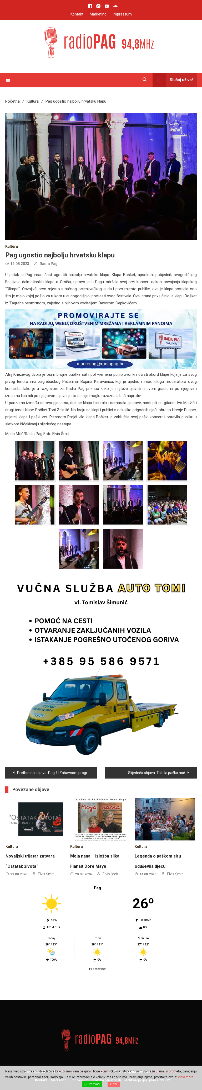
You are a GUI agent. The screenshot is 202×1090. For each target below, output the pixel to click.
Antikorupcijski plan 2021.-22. (148, 844)
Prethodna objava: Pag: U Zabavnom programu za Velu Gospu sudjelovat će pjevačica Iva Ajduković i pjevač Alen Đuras (57, 536)
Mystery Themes (164, 835)
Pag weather (97, 732)
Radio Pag (49, 264)
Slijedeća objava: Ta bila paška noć (156, 536)
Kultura (11, 246)
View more (185, 1077)
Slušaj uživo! (181, 79)
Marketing (98, 14)
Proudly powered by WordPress (86, 835)
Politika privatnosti (106, 844)
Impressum (122, 14)
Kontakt (76, 14)
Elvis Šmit (46, 638)
